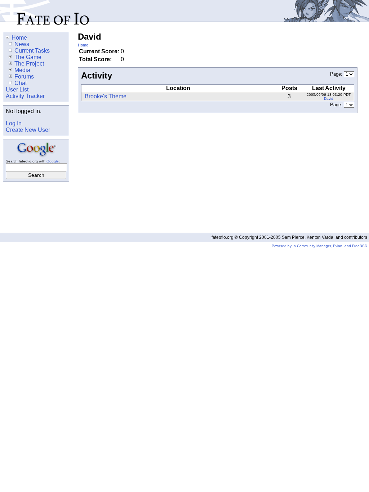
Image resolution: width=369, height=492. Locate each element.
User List (17, 89)
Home (83, 45)
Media (22, 70)
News (21, 44)
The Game (27, 57)
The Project (29, 64)
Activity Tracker (25, 96)
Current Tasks (32, 51)
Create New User (28, 130)
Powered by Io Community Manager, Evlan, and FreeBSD (319, 246)
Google (52, 161)
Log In (14, 123)
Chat (20, 83)
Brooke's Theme (105, 96)
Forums (24, 76)
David (328, 98)
